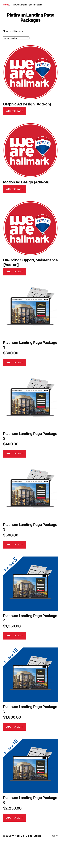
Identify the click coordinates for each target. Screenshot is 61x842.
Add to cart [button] (14, 111)
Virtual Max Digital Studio (26, 835)
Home (6, 4)
